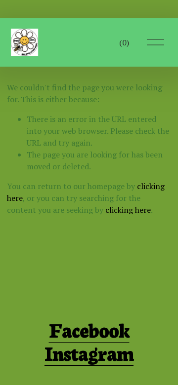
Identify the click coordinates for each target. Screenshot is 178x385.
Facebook (89, 329)
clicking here (128, 209)
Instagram (89, 352)
